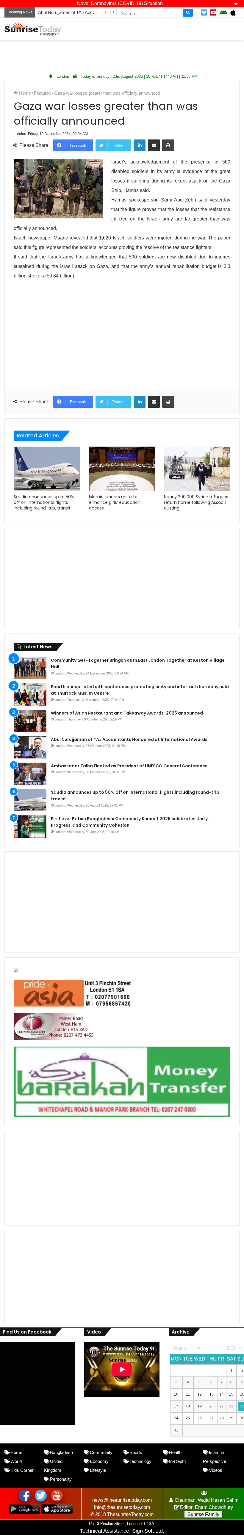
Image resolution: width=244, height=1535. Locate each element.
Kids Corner (22, 1470)
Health (175, 1452)
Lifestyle (98, 1470)
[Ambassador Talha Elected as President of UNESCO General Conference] (30, 774)
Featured (42, 93)
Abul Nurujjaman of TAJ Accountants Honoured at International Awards (129, 739)
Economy (99, 1461)
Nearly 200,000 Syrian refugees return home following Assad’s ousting (196, 502)
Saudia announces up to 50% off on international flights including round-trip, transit (44, 502)
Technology (140, 1461)
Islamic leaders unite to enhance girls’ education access (114, 502)
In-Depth (177, 1461)
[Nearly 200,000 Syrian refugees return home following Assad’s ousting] (197, 469)
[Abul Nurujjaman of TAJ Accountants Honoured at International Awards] (30, 747)
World (16, 1461)
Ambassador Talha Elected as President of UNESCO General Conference (129, 766)
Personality (61, 1479)
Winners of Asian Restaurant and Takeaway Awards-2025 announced (127, 713)
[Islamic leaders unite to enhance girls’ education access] (122, 469)
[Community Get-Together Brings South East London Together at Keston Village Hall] (30, 668)
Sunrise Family (203, 1514)
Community (101, 1452)
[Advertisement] (122, 55)
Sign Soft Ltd (147, 1531)
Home (24, 93)
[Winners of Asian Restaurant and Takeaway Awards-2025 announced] (30, 721)
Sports (135, 1452)
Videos (215, 1470)
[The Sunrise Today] (32, 29)
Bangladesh (61, 1452)
